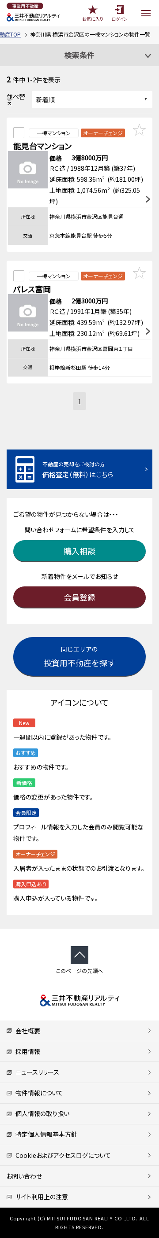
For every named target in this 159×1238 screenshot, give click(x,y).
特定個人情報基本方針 (44, 1134)
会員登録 (79, 597)
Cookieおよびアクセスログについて (61, 1155)
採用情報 (26, 1051)
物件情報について (37, 1092)
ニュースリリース (35, 1072)
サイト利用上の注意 (40, 1196)
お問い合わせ (24, 1176)
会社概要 (26, 1030)
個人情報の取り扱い (40, 1113)
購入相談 (79, 550)
